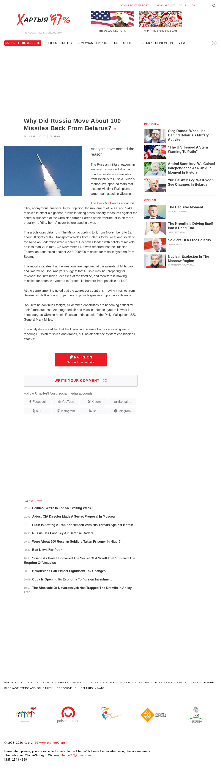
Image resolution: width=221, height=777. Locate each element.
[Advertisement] (71, 82)
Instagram (68, 411)
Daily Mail (104, 203)
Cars (194, 682)
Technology (162, 682)
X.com (96, 401)
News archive (166, 5)
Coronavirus (66, 688)
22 (115, 129)
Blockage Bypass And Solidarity (28, 688)
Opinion (161, 43)
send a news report (134, 5)
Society (66, 43)
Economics (84, 43)
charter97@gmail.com (76, 755)
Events (101, 43)
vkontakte (124, 401)
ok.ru (39, 411)
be (180, 5)
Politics (50, 43)
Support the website (81, 359)
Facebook (40, 401)
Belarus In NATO (92, 688)
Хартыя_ (43, 19)
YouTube (68, 401)
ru (187, 5)
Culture (129, 43)
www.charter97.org (52, 742)
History (146, 43)
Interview (178, 43)
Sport (115, 43)
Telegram (124, 411)
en (193, 5)
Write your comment (81, 380)
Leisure (208, 682)
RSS (96, 411)
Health (182, 682)
